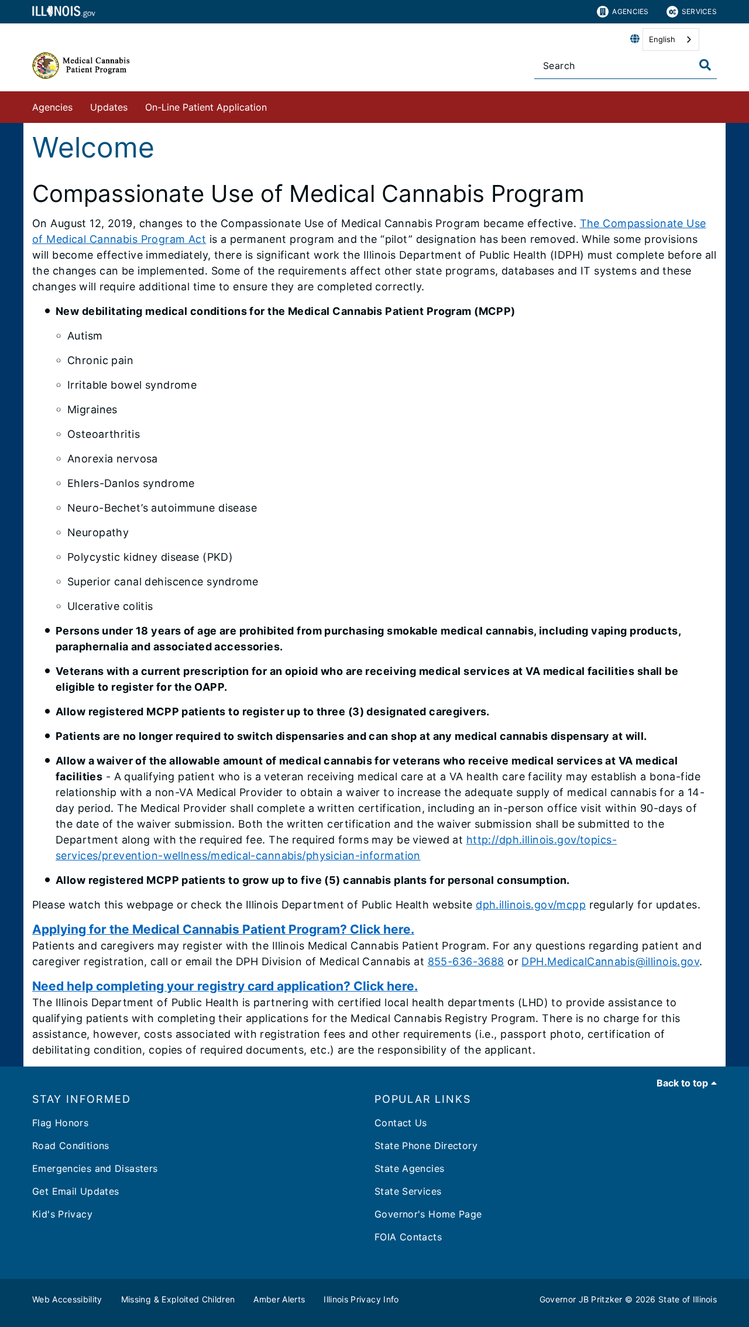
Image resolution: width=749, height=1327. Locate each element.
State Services (407, 1191)
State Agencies (409, 1168)
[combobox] (671, 39)
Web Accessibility (67, 1299)
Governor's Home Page (428, 1214)
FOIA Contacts (408, 1237)
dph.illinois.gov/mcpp (531, 905)
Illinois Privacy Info (361, 1299)
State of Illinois (687, 1299)
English (662, 39)
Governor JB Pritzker (581, 1299)
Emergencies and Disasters (95, 1168)
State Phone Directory (425, 1145)
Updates (109, 107)
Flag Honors (60, 1123)
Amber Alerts (279, 1299)
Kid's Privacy (62, 1214)
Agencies (630, 11)
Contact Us (400, 1123)
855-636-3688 (466, 961)
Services (699, 11)
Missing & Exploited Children (178, 1299)
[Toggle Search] (705, 65)
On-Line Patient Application (206, 107)
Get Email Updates (75, 1191)
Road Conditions (70, 1145)
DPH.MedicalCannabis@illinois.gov (610, 961)
